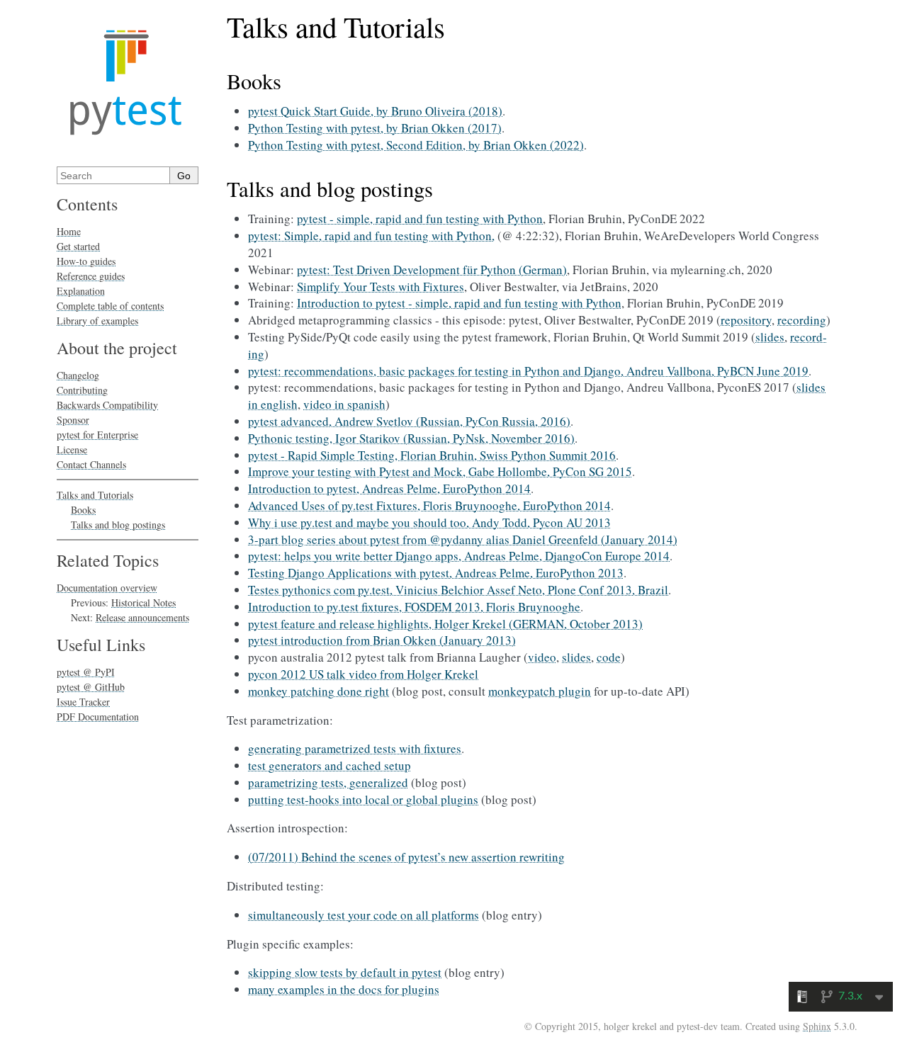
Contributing (82, 390)
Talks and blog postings (118, 524)
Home (69, 231)
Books (83, 509)
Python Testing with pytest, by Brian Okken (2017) (375, 128)
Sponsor (73, 419)
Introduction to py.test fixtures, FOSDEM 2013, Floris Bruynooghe (414, 607)
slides (769, 337)
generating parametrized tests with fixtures (354, 748)
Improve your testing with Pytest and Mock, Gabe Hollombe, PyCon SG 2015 (440, 471)
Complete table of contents (110, 305)
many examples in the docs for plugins (343, 989)
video (542, 657)
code (609, 657)
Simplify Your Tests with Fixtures (380, 286)
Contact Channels (91, 464)
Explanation (81, 291)
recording (801, 320)
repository (746, 320)
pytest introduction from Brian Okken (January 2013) (382, 640)
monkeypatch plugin (539, 691)
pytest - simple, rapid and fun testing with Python (420, 218)
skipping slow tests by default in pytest (344, 972)
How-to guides (86, 261)
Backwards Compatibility (107, 405)
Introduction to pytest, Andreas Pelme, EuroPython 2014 (389, 488)
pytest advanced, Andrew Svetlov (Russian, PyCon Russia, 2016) (409, 421)
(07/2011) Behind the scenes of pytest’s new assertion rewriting (406, 857)
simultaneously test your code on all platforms (363, 915)
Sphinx (817, 1026)
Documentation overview (107, 587)
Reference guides (91, 276)
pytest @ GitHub (91, 687)
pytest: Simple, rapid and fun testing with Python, (371, 235)
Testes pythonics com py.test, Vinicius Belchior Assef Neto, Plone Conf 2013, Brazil (458, 590)
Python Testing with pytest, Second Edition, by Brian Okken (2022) (416, 145)
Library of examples (97, 320)
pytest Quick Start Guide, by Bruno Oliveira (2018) (375, 111)
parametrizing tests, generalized (328, 782)
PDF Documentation (98, 716)
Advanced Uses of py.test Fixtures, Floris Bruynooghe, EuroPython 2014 (429, 505)
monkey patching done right (318, 691)
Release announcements (142, 617)
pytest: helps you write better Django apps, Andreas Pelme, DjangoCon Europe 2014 (459, 556)
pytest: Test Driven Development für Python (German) (432, 269)
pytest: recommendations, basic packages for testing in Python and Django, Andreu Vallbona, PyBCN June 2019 (528, 371)
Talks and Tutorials (95, 495)
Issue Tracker (83, 701)
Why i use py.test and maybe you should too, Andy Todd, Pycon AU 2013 (429, 522)
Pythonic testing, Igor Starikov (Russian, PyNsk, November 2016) (411, 438)
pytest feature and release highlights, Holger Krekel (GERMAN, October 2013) (445, 624)
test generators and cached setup (329, 765)
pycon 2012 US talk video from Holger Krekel (363, 674)
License (72, 449)
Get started (78, 246)
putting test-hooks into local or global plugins (363, 799)
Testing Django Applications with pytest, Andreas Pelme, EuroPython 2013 (436, 573)
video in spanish (344, 404)
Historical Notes (143, 602)
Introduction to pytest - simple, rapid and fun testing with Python (459, 303)
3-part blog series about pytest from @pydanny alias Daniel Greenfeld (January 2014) (462, 539)
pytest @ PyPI (86, 672)
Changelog (78, 375)
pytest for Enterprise (97, 434)
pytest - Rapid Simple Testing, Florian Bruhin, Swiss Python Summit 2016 (432, 455)
